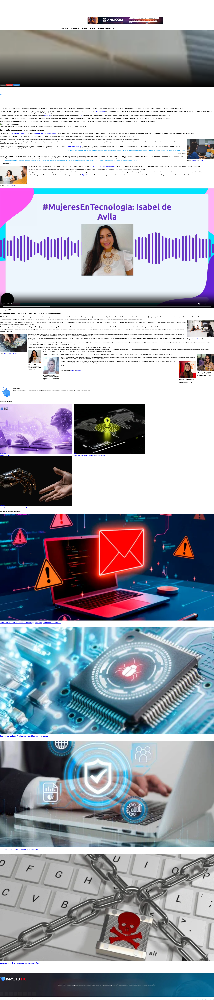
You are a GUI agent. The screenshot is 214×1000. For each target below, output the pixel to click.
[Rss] (152, 13)
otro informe (47, 115)
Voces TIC (3, 453)
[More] (39, 102)
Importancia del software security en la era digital (19, 850)
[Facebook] (137, 13)
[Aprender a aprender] (36, 429)
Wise (82, 115)
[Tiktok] (148, 13)
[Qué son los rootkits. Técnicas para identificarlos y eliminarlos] (107, 680)
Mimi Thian (195, 160)
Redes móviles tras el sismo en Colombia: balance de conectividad (89, 455)
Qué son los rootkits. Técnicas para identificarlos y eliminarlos (24, 736)
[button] (156, 28)
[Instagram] (139, 13)
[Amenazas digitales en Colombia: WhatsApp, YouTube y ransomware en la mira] (107, 567)
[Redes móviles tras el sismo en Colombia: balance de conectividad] (109, 429)
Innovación (9, 85)
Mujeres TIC (3, 85)
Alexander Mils (7, 353)
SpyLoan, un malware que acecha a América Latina (19, 963)
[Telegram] (27, 102)
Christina (7, 185)
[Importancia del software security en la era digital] (107, 794)
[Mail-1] (150, 13)
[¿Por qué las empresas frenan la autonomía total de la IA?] (36, 481)
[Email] (33, 102)
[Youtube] (146, 13)
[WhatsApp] (21, 102)
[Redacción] (1, 94)
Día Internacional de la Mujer (16, 133)
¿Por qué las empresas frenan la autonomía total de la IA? (13, 507)
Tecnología (16, 85)
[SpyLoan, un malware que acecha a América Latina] (107, 907)
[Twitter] (141, 13)
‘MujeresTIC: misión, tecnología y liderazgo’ (45, 133)
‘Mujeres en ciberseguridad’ (74, 146)
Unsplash (201, 160)
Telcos (75, 453)
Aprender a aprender (5, 455)
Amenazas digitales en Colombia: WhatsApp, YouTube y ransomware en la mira (30, 623)
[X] (3, 102)
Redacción (7, 94)
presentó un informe (99, 111)
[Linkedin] (143, 13)
